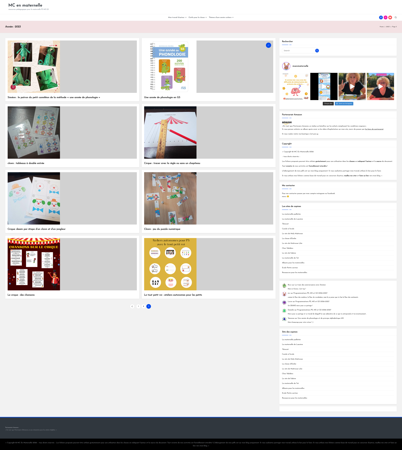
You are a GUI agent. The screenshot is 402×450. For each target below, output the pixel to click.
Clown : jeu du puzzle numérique (162, 229)
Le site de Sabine (289, 253)
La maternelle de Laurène (292, 219)
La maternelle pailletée (291, 214)
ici (317, 134)
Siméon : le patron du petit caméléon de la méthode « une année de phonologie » (54, 97)
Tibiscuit (285, 224)
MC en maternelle (25, 5)
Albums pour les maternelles (293, 263)
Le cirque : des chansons (21, 295)
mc (289, 293)
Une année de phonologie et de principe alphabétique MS (321, 318)
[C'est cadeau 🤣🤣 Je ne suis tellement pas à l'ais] (352, 86)
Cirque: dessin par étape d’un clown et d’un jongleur (37, 229)
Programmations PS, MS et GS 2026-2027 (310, 293)
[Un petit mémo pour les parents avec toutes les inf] (324, 86)
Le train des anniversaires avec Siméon (310, 285)
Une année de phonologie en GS (162, 97)
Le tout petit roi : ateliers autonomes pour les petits (173, 295)
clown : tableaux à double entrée (26, 163)
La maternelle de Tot (290, 258)
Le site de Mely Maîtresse (292, 233)
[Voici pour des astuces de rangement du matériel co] (380, 86)
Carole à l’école (288, 229)
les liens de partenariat (374, 129)
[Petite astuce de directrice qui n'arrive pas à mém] (295, 86)
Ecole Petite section (290, 268)
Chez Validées (287, 248)
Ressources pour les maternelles (294, 272)
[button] (132, 306)
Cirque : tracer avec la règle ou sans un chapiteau (172, 163)
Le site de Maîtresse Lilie (292, 243)
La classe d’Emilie (289, 238)
